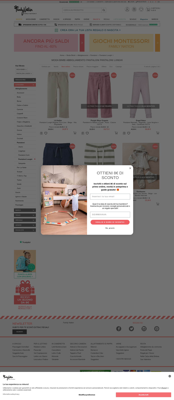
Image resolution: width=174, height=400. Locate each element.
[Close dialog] (130, 168)
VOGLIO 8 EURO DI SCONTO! (110, 222)
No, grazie (110, 228)
